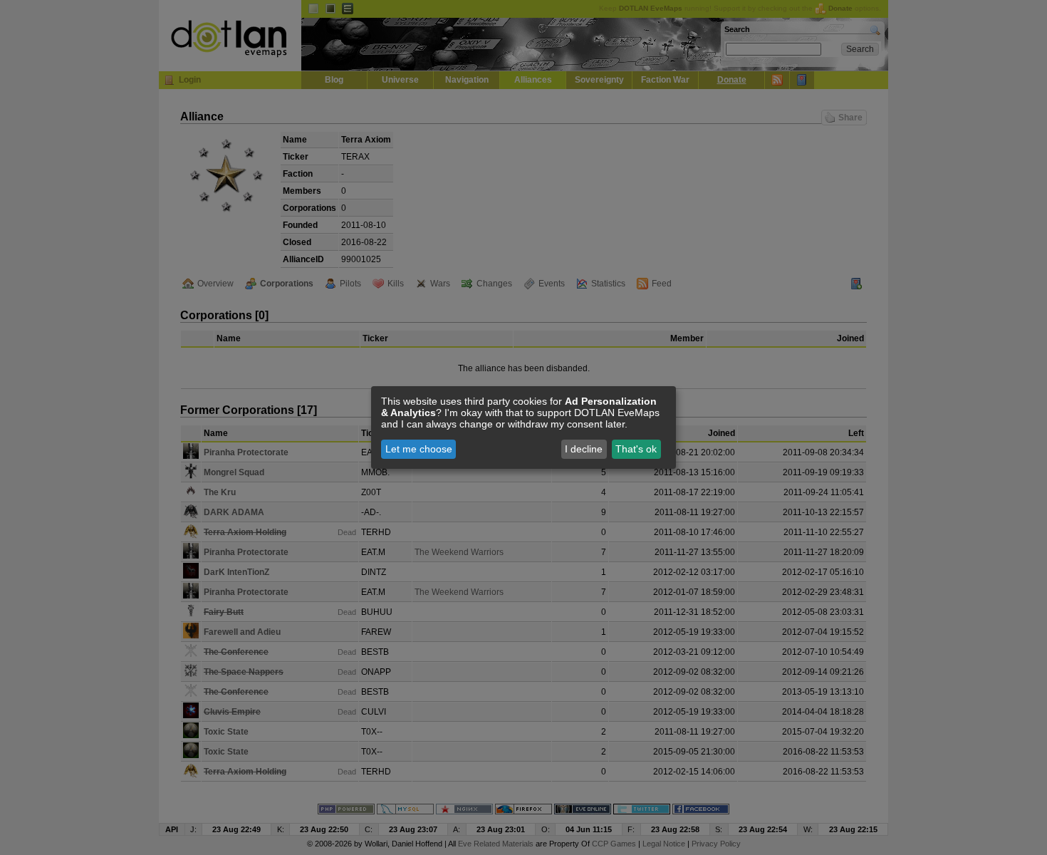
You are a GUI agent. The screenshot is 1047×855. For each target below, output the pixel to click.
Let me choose (418, 449)
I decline (584, 449)
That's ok (636, 449)
